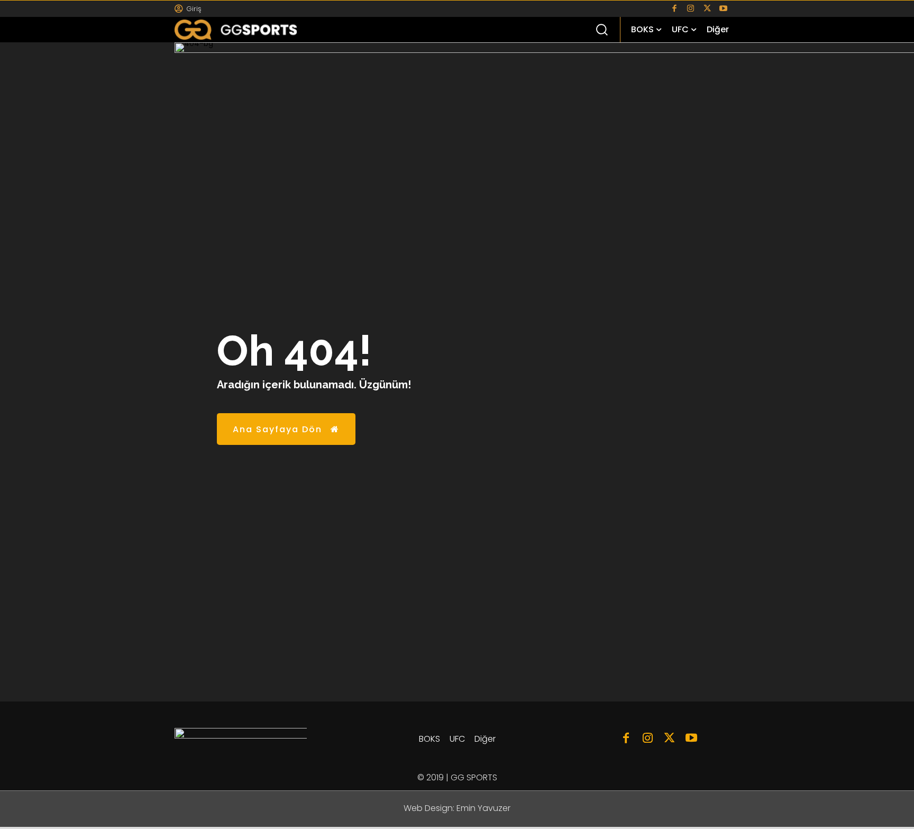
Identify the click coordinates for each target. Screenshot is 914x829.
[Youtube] (723, 8)
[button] (601, 29)
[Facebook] (674, 8)
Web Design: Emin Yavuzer (457, 808)
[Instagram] (690, 8)
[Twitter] (706, 8)
